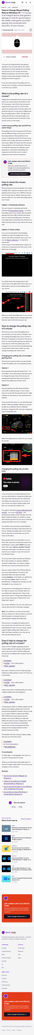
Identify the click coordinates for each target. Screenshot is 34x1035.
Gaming (4, 948)
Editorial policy (6, 985)
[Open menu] (22, 2)
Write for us (5, 982)
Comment (7, 661)
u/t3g (7, 663)
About (13, 1030)
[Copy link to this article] (30, 30)
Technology (21, 948)
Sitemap (19, 1030)
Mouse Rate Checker (16, 211)
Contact (4, 978)
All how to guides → (26, 819)
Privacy (4, 1030)
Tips (9, 7)
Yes (15, 807)
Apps (19, 958)
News (3, 954)
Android (4, 961)
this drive (19, 512)
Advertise (4, 988)
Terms (8, 1030)
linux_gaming (10, 666)
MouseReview (10, 747)
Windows (15, 7)
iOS (3, 967)
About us (4, 975)
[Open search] (26, 2)
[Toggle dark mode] (30, 2)
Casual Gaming (6, 951)
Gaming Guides (6, 958)
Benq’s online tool (12, 240)
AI (2, 964)
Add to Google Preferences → (19, 174)
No (21, 807)
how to (4, 7)
